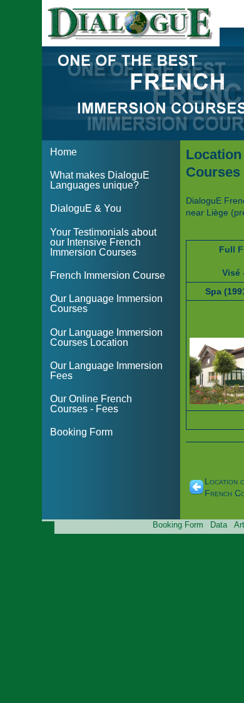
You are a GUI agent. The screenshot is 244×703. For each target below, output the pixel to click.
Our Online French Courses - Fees (91, 403)
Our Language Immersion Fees (106, 370)
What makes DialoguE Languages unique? (100, 180)
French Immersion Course (107, 275)
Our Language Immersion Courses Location (106, 337)
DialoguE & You (85, 208)
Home (63, 152)
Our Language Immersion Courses (106, 303)
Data (218, 524)
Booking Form (81, 432)
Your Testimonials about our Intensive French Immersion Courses (103, 242)
